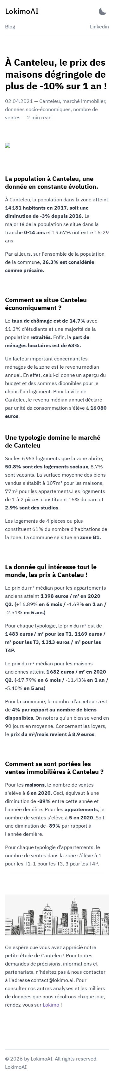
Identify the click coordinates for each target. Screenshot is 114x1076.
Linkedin (99, 26)
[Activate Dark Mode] (102, 11)
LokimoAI (16, 1067)
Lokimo (51, 1005)
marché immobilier (83, 101)
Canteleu (49, 101)
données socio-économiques (38, 109)
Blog (10, 26)
